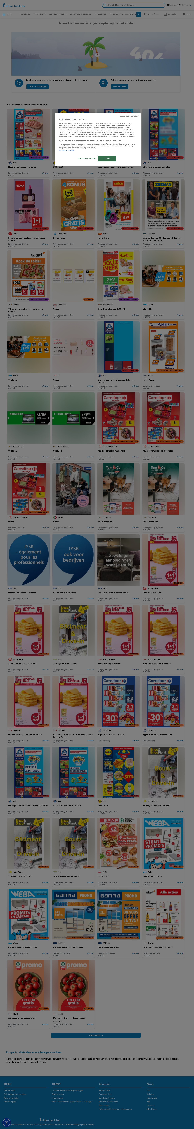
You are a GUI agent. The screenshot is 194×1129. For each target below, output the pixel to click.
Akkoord (107, 158)
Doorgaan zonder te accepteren (129, 116)
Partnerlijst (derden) (66, 150)
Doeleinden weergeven (87, 158)
